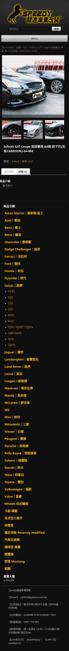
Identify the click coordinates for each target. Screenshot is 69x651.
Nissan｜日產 (14, 431)
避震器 (9, 554)
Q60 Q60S (14, 333)
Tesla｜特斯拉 (14, 475)
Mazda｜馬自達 (15, 395)
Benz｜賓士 (13, 228)
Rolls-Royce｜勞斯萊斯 (21, 453)
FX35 (11, 291)
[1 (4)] (33, 129)
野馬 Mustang (15, 561)
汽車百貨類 (12, 540)
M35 (11, 315)
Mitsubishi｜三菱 (17, 424)
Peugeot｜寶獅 (15, 439)
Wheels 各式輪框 (16, 504)
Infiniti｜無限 (14, 47)
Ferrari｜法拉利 (16, 256)
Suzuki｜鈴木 (14, 468)
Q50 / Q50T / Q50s (20, 327)
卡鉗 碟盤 (11, 511)
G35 (10, 303)
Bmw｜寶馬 (13, 235)
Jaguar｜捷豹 (14, 352)
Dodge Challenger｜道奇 (22, 249)
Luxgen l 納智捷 (16, 381)
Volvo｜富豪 (13, 496)
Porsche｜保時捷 (16, 446)
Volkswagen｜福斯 (18, 489)
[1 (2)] (54, 129)
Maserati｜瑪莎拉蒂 (19, 388)
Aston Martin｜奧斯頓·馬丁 (24, 213)
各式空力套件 (14, 518)
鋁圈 (8, 569)
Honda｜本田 (14, 271)
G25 (10, 297)
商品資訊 (9, 171)
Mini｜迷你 (12, 417)
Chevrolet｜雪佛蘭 (18, 242)
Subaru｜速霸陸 (16, 460)
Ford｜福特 (12, 264)
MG (7, 410)
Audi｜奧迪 (12, 220)
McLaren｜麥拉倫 (17, 403)
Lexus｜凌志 (13, 374)
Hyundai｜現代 (15, 278)
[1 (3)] (33, 86)
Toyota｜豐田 (14, 482)
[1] (11, 129)
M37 (11, 321)
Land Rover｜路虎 (17, 367)
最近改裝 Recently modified (25, 533)
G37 (25, 47)
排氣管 (9, 525)
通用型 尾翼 (12, 547)
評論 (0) (22, 171)
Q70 (11, 339)
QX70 (11, 345)
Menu (34, 38)
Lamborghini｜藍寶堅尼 (22, 359)
